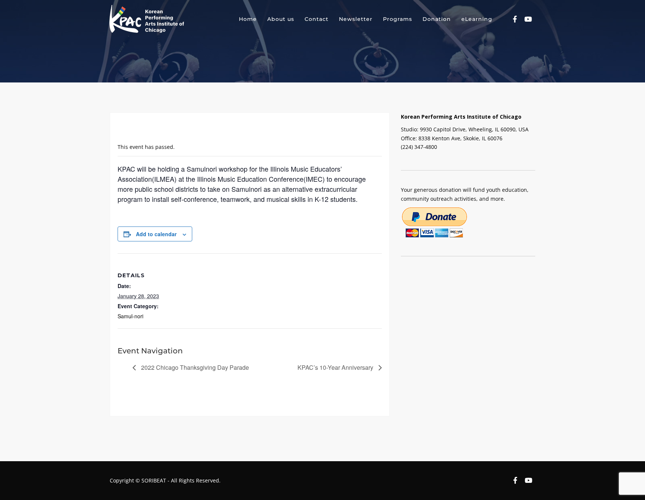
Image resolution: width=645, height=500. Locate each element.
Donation (437, 19)
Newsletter (356, 19)
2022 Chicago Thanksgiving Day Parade (194, 367)
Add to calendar (156, 234)
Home (248, 19)
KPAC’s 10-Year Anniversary (336, 367)
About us (280, 19)
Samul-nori (130, 316)
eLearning (476, 19)
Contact (316, 19)
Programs (397, 19)
